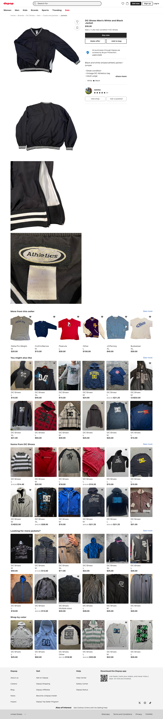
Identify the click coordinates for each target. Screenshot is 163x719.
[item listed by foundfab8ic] (93, 462)
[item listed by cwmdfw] (69, 548)
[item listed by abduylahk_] (45, 548)
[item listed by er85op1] (69, 589)
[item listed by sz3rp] (141, 375)
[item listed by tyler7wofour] (69, 635)
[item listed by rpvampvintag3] (93, 502)
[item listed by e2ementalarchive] (45, 635)
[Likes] (123, 3)
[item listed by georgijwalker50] (141, 502)
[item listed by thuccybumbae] (45, 502)
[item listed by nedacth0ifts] (93, 635)
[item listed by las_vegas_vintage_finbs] (93, 589)
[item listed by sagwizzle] (141, 589)
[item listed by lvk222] (117, 589)
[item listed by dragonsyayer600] (69, 415)
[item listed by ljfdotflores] (45, 589)
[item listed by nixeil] (117, 548)
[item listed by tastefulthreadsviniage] (22, 635)
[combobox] (67, 3)
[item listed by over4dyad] (69, 502)
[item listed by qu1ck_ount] (22, 462)
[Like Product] (30, 316)
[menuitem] (7, 10)
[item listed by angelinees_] (69, 462)
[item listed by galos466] (117, 415)
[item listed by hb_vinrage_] (93, 415)
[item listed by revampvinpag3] (117, 502)
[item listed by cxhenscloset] (22, 415)
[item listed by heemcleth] (117, 635)
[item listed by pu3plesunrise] (22, 375)
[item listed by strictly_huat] (45, 415)
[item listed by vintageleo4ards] (117, 462)
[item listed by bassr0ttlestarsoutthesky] (141, 548)
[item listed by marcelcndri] (141, 635)
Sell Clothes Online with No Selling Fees (90, 708)
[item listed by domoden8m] (45, 375)
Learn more (97, 55)
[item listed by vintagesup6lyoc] (141, 462)
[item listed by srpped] (93, 375)
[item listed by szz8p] (22, 502)
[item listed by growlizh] (69, 375)
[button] (110, 93)
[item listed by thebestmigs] (93, 548)
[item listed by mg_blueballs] (22, 548)
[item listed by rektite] (22, 329)
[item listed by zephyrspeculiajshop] (22, 589)
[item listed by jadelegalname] (141, 415)
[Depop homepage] (9, 3)
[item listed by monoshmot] (117, 375)
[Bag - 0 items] (127, 3)
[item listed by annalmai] (45, 462)
